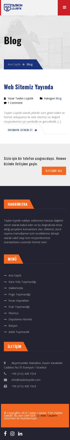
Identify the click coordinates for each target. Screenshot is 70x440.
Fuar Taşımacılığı (19, 307)
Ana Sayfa (14, 64)
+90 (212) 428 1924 (23, 373)
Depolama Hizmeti (20, 319)
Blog (58, 98)
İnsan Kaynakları (19, 300)
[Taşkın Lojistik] (13, 6)
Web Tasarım (48, 415)
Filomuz (13, 313)
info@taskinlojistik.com (25, 380)
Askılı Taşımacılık (19, 332)
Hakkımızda (16, 288)
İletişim (13, 325)
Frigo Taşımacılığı (19, 294)
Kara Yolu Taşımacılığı (22, 282)
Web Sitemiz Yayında (28, 86)
